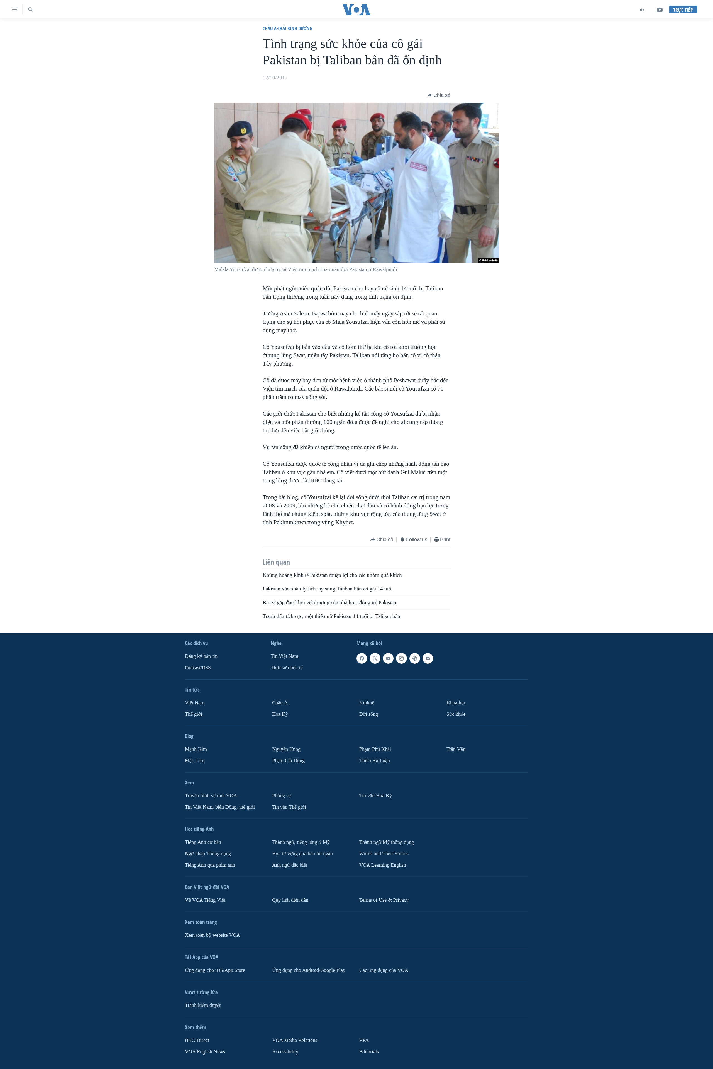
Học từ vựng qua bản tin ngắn (302, 853)
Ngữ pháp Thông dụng (208, 853)
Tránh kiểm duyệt (203, 1005)
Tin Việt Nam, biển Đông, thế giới (220, 807)
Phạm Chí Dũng (288, 760)
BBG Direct (197, 1040)
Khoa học (456, 703)
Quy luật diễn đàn (290, 900)
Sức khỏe (455, 714)
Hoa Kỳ (280, 714)
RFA (364, 1040)
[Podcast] (414, 658)
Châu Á (280, 703)
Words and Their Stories (384, 853)
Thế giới (193, 714)
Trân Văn (455, 749)
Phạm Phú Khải (375, 749)
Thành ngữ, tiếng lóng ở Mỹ (301, 842)
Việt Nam (194, 703)
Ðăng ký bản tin (201, 656)
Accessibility (285, 1052)
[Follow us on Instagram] (401, 658)
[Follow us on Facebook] (361, 658)
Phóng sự (281, 796)
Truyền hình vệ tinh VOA (211, 796)
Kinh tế (366, 703)
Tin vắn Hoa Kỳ (375, 796)
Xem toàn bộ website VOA (212, 935)
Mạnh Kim (196, 749)
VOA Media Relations (294, 1040)
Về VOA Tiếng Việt (205, 900)
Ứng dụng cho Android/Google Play (308, 970)
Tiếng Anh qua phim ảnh (210, 865)
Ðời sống (368, 714)
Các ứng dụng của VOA (383, 970)
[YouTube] (660, 10)
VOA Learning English (382, 865)
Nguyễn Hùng (286, 749)
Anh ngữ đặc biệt (289, 865)
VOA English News (205, 1052)
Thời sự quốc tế (287, 668)
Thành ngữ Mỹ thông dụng (386, 842)
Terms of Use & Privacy (384, 900)
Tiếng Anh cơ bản (203, 842)
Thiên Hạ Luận (374, 760)
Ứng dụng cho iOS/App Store (215, 970)
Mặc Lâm (194, 760)
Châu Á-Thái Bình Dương (287, 28)
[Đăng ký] (428, 658)
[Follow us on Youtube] (388, 658)
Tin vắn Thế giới (289, 807)
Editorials (369, 1052)
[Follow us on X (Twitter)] (375, 658)
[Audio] (642, 10)
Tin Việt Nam (284, 656)
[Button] (439, 95)
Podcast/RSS (198, 668)
